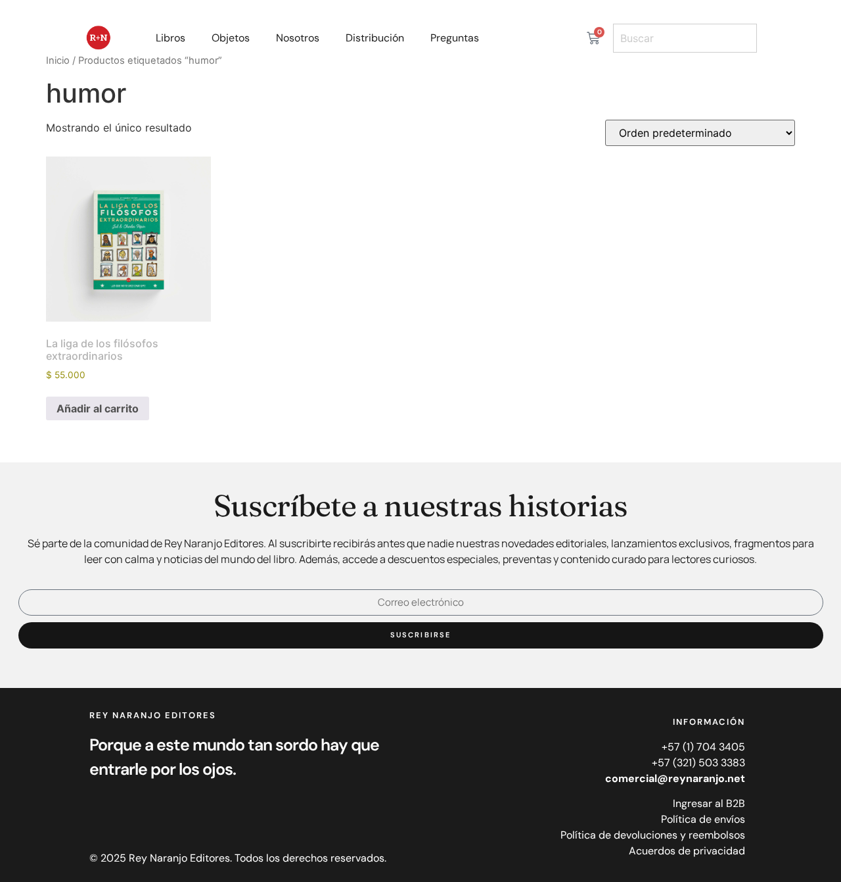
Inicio (58, 60)
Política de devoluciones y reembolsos (652, 835)
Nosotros (297, 38)
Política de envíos (703, 819)
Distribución (375, 38)
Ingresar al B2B (709, 803)
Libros (170, 38)
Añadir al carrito (98, 408)
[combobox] (685, 38)
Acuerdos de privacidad (687, 851)
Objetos (231, 38)
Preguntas (454, 38)
